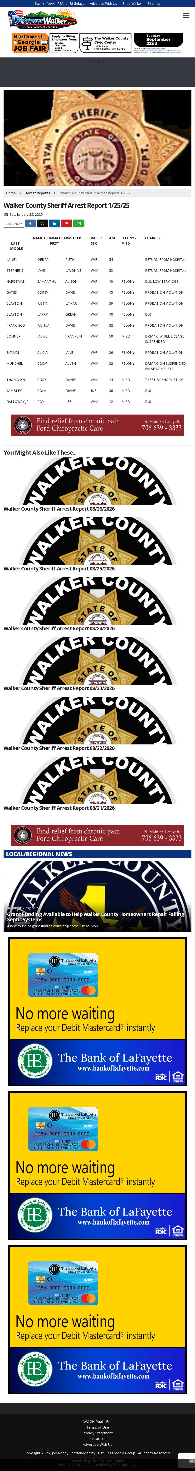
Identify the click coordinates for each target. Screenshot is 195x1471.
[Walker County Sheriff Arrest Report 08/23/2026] (97, 661)
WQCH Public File (97, 1421)
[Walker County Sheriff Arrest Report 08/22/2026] (97, 720)
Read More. (91, 926)
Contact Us (97, 1438)
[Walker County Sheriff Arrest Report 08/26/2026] (97, 481)
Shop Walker (132, 3)
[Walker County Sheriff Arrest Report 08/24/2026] (97, 601)
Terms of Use (97, 1427)
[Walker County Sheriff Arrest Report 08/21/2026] (97, 780)
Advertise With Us (103, 3)
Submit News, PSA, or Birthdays (59, 3)
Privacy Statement (98, 1432)
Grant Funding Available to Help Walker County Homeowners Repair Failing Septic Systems (95, 917)
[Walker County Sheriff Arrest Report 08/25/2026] (97, 541)
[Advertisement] (97, 43)
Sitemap (154, 3)
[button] (186, 16)
